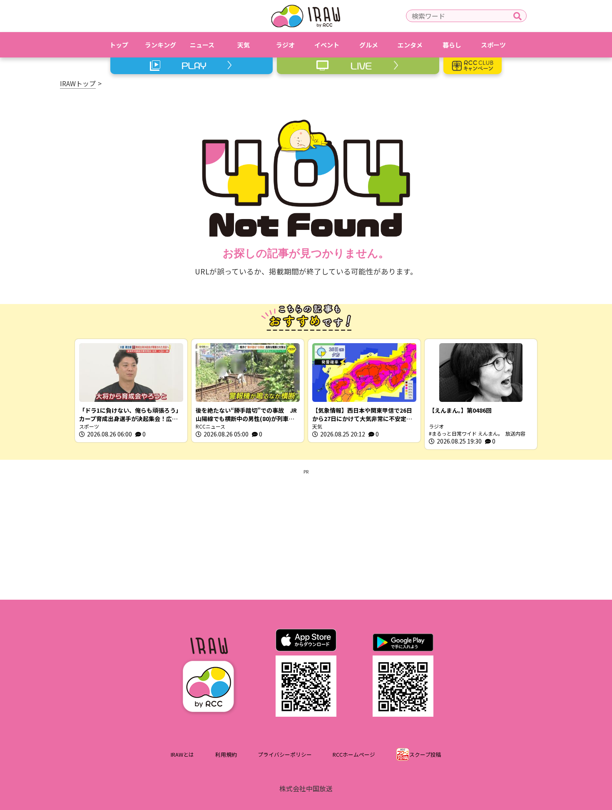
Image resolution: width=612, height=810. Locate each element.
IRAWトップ (78, 83)
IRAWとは (182, 754)
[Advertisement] (306, 533)
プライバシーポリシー (285, 754)
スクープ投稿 (425, 754)
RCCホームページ (354, 754)
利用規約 (226, 754)
